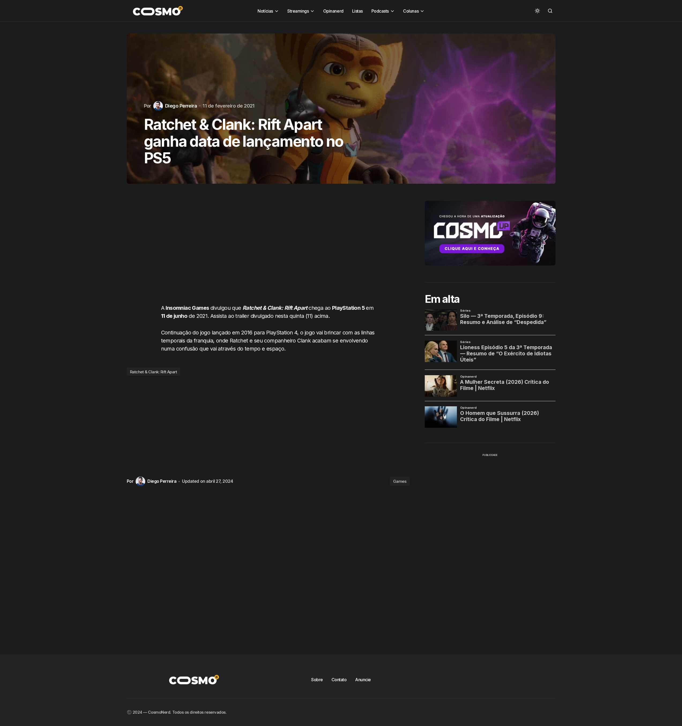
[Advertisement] (268, 249)
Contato (339, 679)
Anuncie (363, 679)
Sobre (317, 679)
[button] (537, 10)
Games (400, 481)
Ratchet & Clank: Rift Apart (153, 371)
